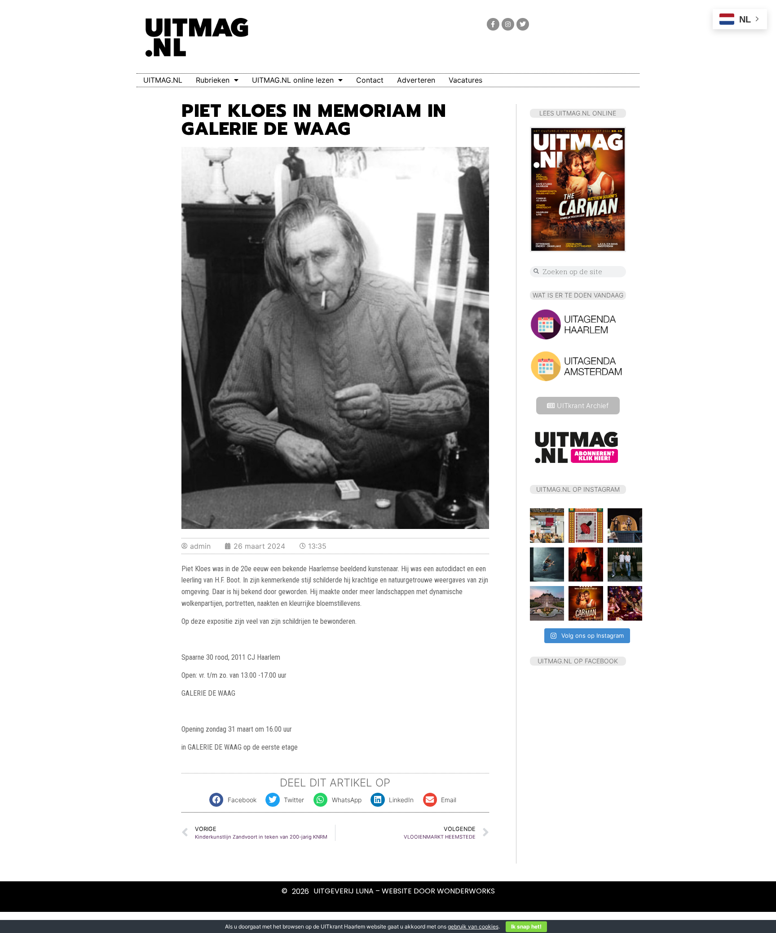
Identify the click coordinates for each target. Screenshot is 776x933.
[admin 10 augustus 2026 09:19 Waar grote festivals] (625, 564)
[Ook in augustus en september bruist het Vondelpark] (625, 525)
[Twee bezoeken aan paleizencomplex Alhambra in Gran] (586, 525)
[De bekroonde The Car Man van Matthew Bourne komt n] (586, 603)
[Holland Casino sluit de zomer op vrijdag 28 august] (625, 603)
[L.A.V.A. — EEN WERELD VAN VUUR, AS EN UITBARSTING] (586, 564)
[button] (235, 800)
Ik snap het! (526, 926)
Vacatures (465, 80)
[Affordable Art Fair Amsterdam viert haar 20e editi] (547, 525)
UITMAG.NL (162, 80)
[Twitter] (522, 24)
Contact (370, 80)
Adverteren (416, 80)
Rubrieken (212, 80)
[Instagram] (508, 24)
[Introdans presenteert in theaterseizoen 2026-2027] (547, 564)
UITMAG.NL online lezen (293, 80)
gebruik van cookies (473, 926)
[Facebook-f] (493, 24)
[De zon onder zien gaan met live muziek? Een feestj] (547, 603)
